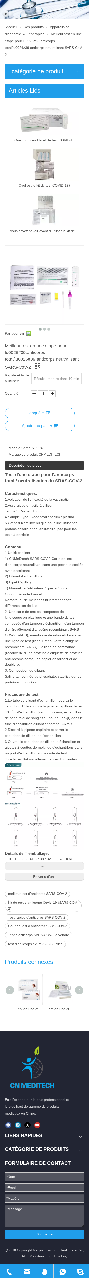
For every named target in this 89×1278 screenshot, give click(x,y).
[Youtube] (37, 1125)
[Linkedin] (18, 1125)
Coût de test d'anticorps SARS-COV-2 (37, 926)
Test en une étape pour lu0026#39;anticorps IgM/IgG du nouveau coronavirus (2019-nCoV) (60, 1009)
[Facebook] (8, 1125)
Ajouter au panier (37, 426)
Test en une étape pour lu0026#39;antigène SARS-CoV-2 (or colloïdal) (29, 1009)
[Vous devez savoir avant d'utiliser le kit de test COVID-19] (44, 210)
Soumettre (44, 1234)
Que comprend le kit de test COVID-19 (44, 140)
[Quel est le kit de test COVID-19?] (44, 164)
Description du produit (26, 465)
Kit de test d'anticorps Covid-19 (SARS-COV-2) (43, 905)
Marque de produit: (24, 454)
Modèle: (15, 448)
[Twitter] (27, 1125)
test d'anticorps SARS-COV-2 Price (35, 944)
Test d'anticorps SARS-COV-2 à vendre (38, 935)
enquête (36, 413)
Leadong (61, 1256)
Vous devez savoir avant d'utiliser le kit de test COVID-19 (44, 231)
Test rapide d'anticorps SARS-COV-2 (36, 917)
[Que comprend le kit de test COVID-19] (44, 119)
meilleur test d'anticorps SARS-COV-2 (37, 894)
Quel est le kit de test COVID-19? (44, 185)
